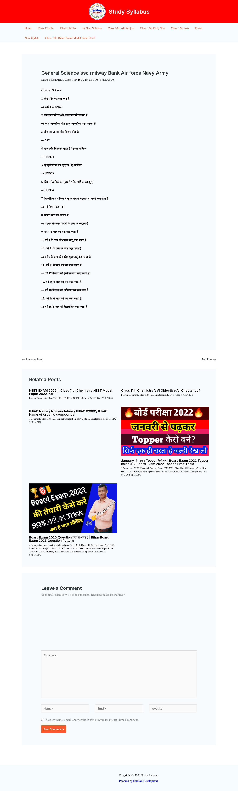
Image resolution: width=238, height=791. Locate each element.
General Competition (66, 418)
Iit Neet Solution (92, 28)
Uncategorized (161, 394)
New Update (32, 38)
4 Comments (35, 544)
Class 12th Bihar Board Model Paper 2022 (70, 38)
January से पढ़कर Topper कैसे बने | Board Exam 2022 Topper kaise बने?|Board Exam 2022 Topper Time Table (165, 462)
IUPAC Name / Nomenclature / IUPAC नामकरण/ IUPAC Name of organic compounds (68, 412)
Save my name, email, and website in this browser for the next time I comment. (92, 720)
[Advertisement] (119, 626)
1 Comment (34, 418)
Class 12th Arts (180, 28)
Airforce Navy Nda (65, 544)
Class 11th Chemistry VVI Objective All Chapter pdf (160, 390)
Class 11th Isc (68, 28)
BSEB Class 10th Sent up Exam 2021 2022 (153, 468)
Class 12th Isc (46, 28)
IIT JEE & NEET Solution (75, 398)
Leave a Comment (51, 79)
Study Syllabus (129, 11)
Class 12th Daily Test (152, 28)
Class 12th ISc (175, 471)
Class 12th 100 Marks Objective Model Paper (146, 471)
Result (198, 28)
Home (28, 28)
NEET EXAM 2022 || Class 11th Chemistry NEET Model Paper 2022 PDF (70, 392)
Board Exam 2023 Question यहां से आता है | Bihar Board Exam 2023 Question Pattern (69, 539)
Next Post (208, 359)
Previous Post (32, 359)
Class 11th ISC (74, 79)
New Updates (83, 418)
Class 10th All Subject (121, 28)
